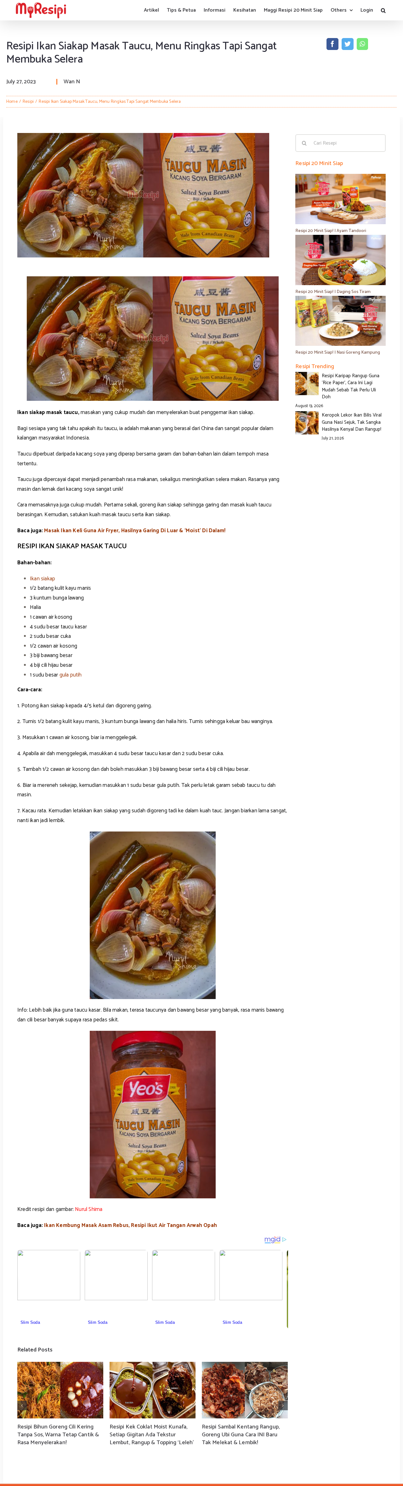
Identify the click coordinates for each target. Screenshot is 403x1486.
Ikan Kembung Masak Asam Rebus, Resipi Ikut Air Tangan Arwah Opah (130, 1225)
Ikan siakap (42, 578)
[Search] (383, 10)
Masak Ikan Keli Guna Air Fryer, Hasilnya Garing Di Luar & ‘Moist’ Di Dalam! (134, 530)
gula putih (71, 675)
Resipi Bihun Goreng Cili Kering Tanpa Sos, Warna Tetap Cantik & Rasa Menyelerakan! (58, 1434)
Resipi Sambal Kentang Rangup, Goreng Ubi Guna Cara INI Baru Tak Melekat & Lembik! (241, 1434)
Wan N (72, 81)
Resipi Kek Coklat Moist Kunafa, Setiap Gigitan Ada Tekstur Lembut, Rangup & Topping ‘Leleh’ (152, 1434)
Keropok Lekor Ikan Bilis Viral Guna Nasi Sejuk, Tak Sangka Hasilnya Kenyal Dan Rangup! (352, 422)
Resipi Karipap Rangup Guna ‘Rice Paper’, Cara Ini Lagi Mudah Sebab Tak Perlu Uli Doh (350, 386)
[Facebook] (332, 44)
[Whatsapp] (362, 44)
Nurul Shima (88, 1209)
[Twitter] (348, 44)
